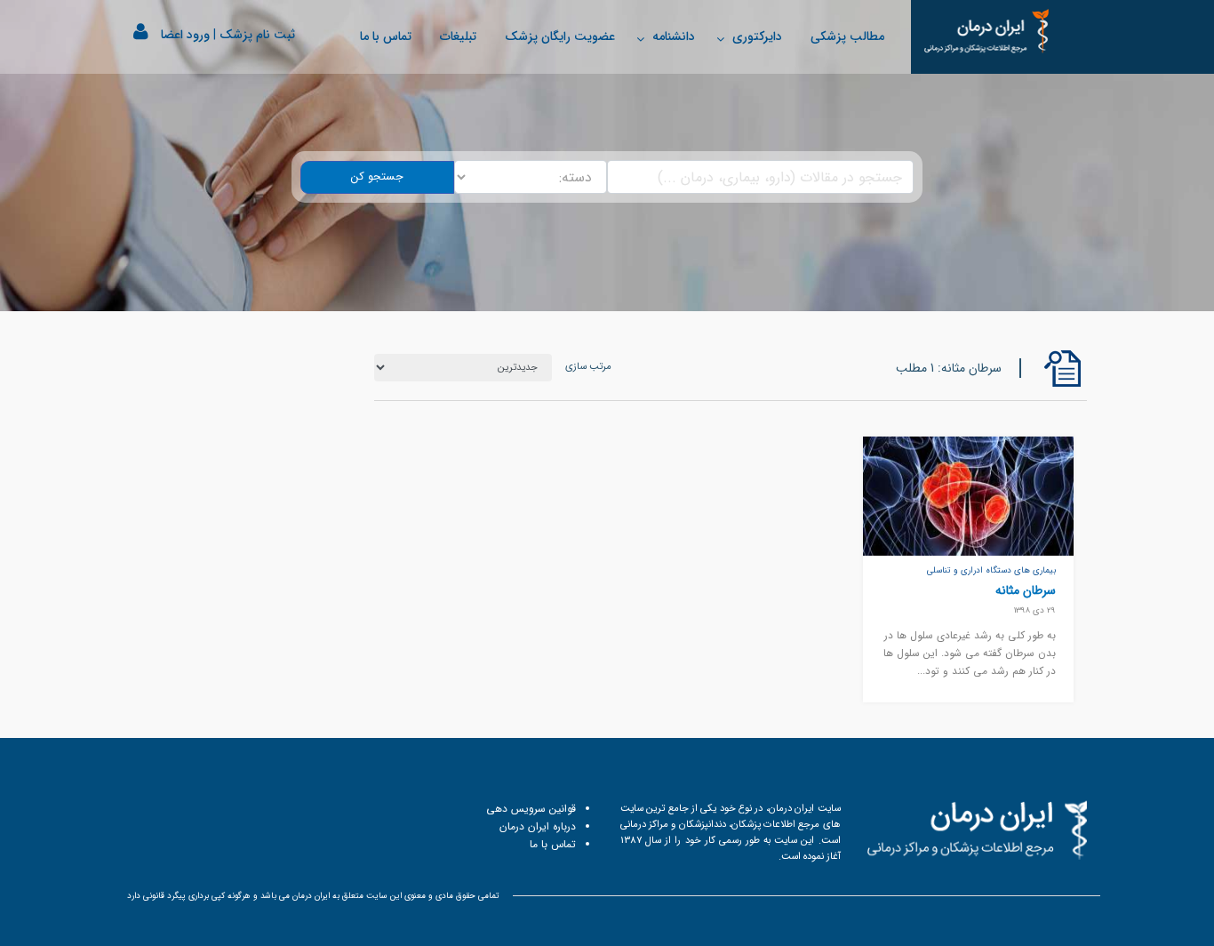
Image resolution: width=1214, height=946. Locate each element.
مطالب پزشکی (847, 36)
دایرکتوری (757, 36)
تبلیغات (458, 36)
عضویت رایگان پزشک (560, 36)
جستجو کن (377, 177)
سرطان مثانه (1025, 590)
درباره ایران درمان (537, 826)
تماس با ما (385, 36)
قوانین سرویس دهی (531, 808)
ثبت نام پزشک (257, 34)
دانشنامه (673, 36)
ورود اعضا (185, 34)
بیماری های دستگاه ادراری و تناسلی (991, 570)
